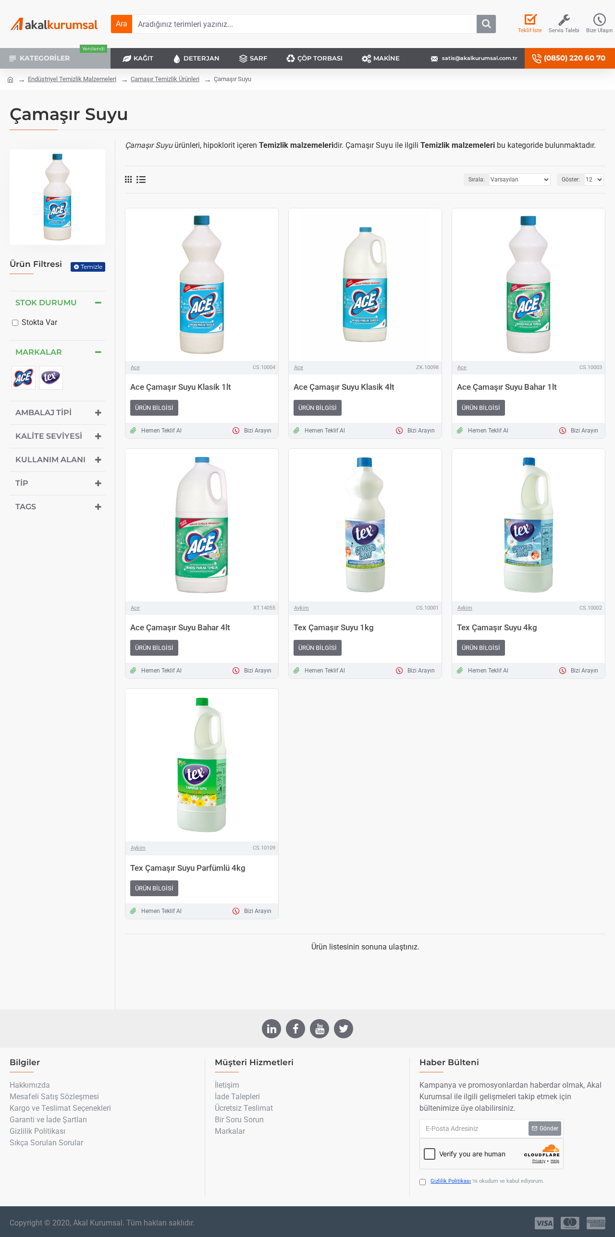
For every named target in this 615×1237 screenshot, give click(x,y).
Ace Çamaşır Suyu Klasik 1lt (180, 387)
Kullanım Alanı (50, 459)
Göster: (571, 179)
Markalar (38, 352)
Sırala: (476, 179)
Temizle (91, 266)
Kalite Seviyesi (48, 436)
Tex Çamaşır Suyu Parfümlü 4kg (188, 868)
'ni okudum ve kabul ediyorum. (487, 1181)
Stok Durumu (46, 302)
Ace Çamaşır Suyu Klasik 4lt (344, 387)
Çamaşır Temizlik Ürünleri (165, 79)
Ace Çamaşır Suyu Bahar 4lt (180, 627)
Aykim (301, 608)
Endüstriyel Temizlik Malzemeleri (72, 79)
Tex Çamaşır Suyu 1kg (334, 627)
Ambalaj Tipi (43, 412)
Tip (21, 483)
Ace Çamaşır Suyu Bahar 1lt (507, 387)
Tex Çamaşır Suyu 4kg (497, 627)
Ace (135, 367)
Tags (25, 506)
